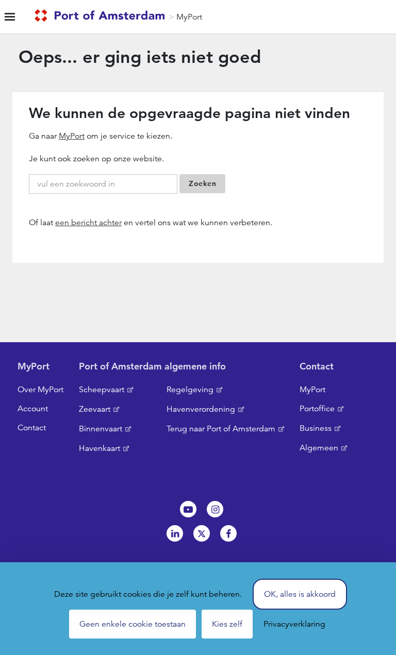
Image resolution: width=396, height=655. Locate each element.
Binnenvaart (100, 429)
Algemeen (319, 448)
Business (316, 428)
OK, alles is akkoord (300, 594)
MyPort (189, 17)
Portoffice (317, 409)
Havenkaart (99, 448)
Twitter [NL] (201, 533)
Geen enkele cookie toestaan (132, 624)
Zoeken (202, 183)
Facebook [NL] (228, 533)
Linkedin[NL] (175, 533)
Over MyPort (40, 389)
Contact (32, 428)
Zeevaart (94, 409)
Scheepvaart (101, 389)
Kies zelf (227, 624)
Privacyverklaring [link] (294, 624)
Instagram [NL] (215, 509)
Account (33, 409)
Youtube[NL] (188, 509)
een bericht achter (88, 222)
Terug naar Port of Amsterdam (221, 429)
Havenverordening (201, 409)
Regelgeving (190, 389)
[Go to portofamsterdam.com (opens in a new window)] (102, 17)
